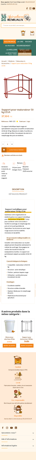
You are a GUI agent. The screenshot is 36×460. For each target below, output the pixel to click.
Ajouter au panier (13, 150)
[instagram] (30, 8)
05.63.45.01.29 (30, 2)
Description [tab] (18, 189)
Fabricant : (22, 121)
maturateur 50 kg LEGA (16, 219)
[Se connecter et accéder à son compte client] (23, 33)
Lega (28, 121)
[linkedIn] (16, 428)
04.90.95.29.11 (11, 4)
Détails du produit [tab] (18, 194)
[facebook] (27, 8)
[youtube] (34, 8)
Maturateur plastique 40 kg (9, 338)
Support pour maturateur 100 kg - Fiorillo (26, 339)
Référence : (5, 121)
